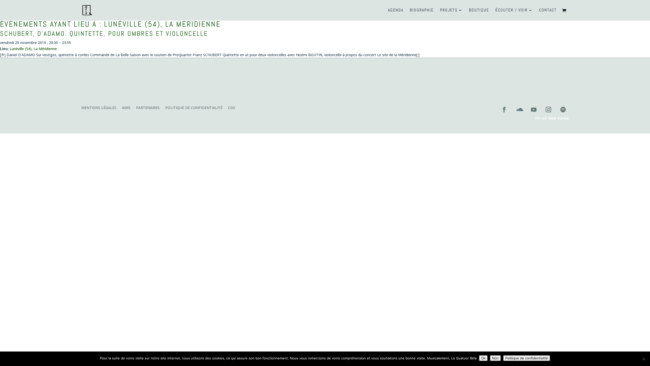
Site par (552, 118)
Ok (483, 358)
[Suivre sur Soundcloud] (519, 109)
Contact (548, 10)
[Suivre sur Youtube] (533, 109)
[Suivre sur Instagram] (548, 109)
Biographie (422, 10)
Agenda (395, 10)
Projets (449, 10)
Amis (126, 108)
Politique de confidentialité (193, 108)
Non (495, 358)
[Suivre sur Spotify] (563, 109)
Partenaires (148, 108)
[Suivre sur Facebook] (504, 109)
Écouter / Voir (511, 10)
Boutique (479, 10)
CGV (231, 108)
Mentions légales (98, 108)
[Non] (643, 358)
